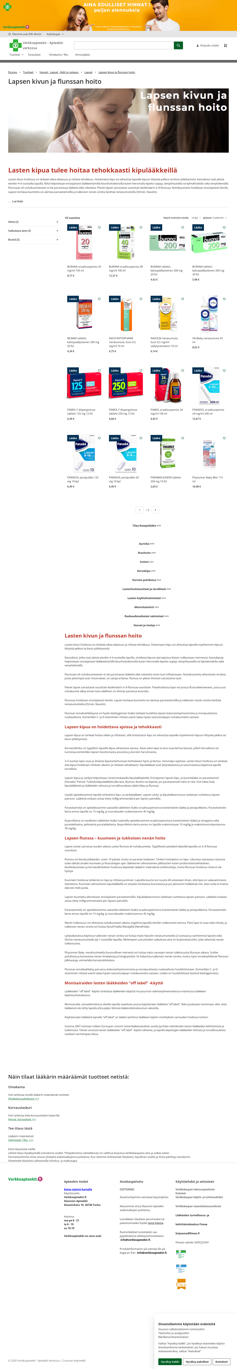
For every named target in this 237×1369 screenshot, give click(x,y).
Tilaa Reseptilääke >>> (147, 525)
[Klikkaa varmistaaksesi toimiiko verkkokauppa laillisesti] (202, 1254)
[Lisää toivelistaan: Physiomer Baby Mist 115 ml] (224, 438)
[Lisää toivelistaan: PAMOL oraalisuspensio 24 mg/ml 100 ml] (182, 370)
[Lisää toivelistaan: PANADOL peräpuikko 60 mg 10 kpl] (141, 438)
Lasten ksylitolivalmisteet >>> (147, 598)
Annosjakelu (82, 54)
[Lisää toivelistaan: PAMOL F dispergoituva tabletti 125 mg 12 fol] (99, 370)
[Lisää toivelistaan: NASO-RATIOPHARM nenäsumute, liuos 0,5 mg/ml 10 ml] (141, 299)
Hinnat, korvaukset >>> (22, 1119)
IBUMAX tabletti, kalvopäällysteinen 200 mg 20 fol (83, 342)
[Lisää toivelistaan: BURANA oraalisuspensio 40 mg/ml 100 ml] (141, 227)
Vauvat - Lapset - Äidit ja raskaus (59, 72)
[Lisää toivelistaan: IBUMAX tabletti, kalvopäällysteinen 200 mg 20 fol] (99, 299)
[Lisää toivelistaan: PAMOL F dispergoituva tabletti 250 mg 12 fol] (141, 370)
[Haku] (178, 45)
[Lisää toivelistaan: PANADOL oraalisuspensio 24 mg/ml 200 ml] (224, 370)
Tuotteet (15, 54)
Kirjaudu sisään (209, 45)
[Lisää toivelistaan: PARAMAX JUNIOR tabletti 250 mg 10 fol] (182, 438)
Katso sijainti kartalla (78, 1189)
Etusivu (12, 72)
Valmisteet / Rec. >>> (20, 1140)
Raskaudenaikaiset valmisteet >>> (147, 616)
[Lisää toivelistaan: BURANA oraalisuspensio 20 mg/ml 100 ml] (99, 227)
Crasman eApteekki (74, 1360)
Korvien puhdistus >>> (146, 580)
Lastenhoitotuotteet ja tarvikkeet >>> (147, 589)
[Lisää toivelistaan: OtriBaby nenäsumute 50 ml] (224, 299)
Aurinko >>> (146, 544)
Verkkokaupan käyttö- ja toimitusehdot (199, 1197)
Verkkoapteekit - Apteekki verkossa (43, 45)
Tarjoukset (36, 54)
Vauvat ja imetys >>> (146, 625)
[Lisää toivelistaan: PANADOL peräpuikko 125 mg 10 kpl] (99, 438)
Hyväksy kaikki (170, 1362)
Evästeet (181, 1193)
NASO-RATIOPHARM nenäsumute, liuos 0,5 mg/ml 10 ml (122, 342)
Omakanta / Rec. (60, 54)
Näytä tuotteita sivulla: (176, 217)
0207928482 (127, 1189)
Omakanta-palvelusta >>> (23, 1098)
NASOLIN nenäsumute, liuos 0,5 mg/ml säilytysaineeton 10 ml (164, 342)
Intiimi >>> (147, 562)
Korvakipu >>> (146, 571)
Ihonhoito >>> (147, 553)
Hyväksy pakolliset (197, 1362)
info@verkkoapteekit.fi (135, 1240)
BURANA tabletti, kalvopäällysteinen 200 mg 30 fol (208, 270)
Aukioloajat (53, 34)
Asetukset (221, 1362)
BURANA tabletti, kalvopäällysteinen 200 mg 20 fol (167, 270)
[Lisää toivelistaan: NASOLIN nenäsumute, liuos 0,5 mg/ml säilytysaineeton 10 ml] (182, 299)
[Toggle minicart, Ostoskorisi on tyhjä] (225, 45)
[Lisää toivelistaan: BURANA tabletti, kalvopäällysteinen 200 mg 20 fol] (182, 227)
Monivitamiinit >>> (146, 607)
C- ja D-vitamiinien (107, 717)
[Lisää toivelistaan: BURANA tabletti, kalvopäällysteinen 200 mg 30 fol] (224, 227)
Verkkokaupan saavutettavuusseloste (198, 1206)
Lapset (88, 72)
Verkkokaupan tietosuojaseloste (195, 1189)
